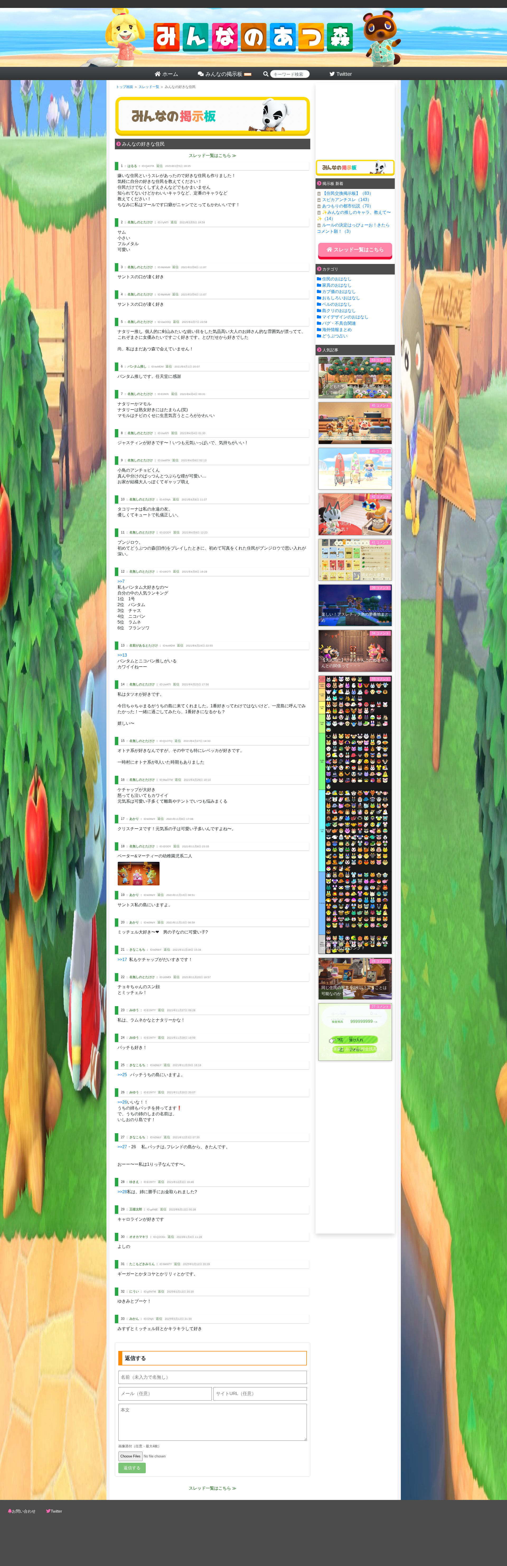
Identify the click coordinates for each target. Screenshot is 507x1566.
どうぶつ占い (335, 336)
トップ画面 (124, 87)
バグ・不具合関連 (339, 323)
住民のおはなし (337, 279)
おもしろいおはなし (341, 298)
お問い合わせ (24, 1511)
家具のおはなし (337, 285)
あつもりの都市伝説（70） (347, 206)
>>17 (122, 959)
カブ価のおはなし (339, 291)
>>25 (122, 1074)
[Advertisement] (355, 119)
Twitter (56, 1511)
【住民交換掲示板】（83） (347, 193)
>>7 (121, 581)
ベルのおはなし (337, 304)
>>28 (122, 1191)
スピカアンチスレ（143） (347, 199)
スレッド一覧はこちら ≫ (212, 155)
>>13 (122, 655)
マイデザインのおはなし (345, 317)
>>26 (122, 1102)
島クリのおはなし (339, 310)
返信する (132, 1468)
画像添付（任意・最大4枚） (139, 1446)
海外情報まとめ (337, 329)
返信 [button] (159, 166)
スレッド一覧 (149, 87)
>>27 (122, 1147)
